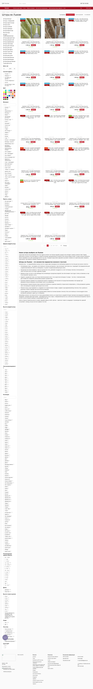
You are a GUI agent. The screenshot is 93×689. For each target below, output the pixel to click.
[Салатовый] (7, 96)
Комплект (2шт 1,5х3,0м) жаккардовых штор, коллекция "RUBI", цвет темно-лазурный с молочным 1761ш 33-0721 (55, 172)
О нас (24, 8)
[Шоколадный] (13, 97)
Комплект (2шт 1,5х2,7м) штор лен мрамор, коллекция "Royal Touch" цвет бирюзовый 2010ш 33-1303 (55, 107)
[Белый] (4, 90)
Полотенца (35, 675)
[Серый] (6, 96)
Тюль (34, 658)
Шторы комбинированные (8, 35)
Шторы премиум (7, 28)
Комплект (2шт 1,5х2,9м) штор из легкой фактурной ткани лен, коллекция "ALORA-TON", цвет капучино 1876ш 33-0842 (55, 236)
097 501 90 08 (84, 3)
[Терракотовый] (14, 96)
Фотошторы (6, 32)
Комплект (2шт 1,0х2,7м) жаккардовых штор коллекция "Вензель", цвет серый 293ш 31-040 (31, 140)
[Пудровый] (11, 97)
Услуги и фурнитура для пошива (38, 668)
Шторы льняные (7, 26)
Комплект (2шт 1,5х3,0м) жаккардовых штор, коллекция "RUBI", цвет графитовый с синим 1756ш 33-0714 (79, 172)
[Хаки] (4, 99)
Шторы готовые (7, 53)
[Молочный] (7, 94)
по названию (87, 14)
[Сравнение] (72, 3)
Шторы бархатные (8, 30)
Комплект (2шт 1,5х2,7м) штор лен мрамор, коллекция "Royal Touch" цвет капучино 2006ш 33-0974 (55, 43)
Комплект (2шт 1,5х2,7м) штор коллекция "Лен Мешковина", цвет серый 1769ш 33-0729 (55, 204)
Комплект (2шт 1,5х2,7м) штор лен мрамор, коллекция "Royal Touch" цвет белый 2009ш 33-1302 (79, 107)
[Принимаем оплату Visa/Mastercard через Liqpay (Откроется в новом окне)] (9, 668)
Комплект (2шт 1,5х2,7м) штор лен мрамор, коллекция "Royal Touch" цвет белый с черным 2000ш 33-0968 (79, 43)
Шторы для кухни (8, 55)
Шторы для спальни (8, 45)
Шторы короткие (8, 51)
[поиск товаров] (65, 3)
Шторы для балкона (8, 57)
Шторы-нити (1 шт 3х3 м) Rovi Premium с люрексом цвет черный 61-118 (31, 203)
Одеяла (34, 678)
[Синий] (9, 96)
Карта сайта (50, 668)
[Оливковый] (6, 99)
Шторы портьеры (8, 43)
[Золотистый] (7, 92)
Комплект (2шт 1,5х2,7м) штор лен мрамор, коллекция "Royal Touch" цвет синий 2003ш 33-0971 (79, 75)
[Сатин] (14, 97)
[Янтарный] (4, 96)
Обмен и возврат (31, 8)
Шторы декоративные (9, 61)
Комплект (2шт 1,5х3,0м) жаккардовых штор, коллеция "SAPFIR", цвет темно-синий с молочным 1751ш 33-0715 (30, 172)
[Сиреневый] (13, 90)
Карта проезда (81, 666)
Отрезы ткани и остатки (38, 680)
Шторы (34, 656)
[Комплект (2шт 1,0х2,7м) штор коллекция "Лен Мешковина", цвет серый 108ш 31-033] (55, 125)
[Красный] (6, 97)
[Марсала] (6, 94)
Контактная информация (42, 8)
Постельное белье (37, 673)
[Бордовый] (11, 90)
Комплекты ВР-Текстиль (38, 660)
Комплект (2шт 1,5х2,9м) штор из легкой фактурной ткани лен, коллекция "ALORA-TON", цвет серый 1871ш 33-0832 (79, 204)
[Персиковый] (11, 94)
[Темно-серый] (13, 96)
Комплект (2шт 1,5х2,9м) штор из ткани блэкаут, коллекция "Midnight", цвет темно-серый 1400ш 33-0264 (79, 140)
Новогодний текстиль (37, 682)
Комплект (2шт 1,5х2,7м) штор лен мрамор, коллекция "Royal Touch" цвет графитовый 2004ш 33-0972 (30, 75)
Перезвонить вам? (66, 660)
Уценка (34, 683)
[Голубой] (9, 90)
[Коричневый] (14, 92)
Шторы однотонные (8, 22)
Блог (64, 8)
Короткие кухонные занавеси (37, 662)
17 (60, 136)
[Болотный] (7, 99)
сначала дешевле (79, 14)
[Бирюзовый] (6, 90)
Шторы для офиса (8, 49)
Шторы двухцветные (9, 38)
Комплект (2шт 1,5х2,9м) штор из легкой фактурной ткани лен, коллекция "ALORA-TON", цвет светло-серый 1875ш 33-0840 (30, 236)
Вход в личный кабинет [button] (53, 656)
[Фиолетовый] (4, 97)
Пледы (34, 670)
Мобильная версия (7, 671)
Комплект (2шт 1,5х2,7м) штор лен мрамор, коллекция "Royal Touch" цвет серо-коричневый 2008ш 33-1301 (30, 107)
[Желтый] (4, 92)
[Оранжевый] (13, 94)
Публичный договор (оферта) (55, 8)
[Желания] (76, 3)
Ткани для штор (7, 63)
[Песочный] (9, 94)
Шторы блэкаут (7, 19)
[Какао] (11, 92)
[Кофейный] (9, 92)
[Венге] (14, 90)
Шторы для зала (7, 47)
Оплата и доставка (17, 8)
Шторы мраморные (8, 41)
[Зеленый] (6, 92)
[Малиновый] (4, 94)
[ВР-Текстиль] (9, 657)
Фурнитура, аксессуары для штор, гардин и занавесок (39, 665)
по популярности (70, 14)
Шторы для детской (8, 40)
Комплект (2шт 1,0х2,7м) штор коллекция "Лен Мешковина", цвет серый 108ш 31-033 (55, 140)
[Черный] (7, 97)
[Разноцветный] (9, 97)
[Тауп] (11, 96)
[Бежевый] (7, 90)
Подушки (35, 677)
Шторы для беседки (8, 59)
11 (36, 136)
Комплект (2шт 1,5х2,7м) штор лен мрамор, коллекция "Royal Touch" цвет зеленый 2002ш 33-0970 (55, 75)
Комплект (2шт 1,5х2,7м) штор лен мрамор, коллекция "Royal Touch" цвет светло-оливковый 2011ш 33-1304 (30, 43)
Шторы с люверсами (8, 21)
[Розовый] (14, 94)
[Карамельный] (13, 92)
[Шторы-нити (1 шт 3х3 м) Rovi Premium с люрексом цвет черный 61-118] (30, 190)
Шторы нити (6, 24)
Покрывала (35, 672)
